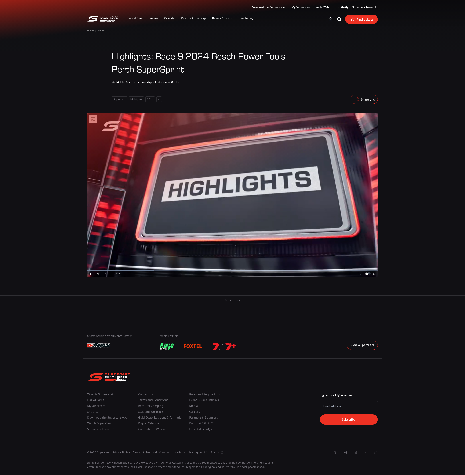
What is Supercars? (100, 394)
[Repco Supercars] (107, 20)
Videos (101, 30)
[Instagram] (345, 452)
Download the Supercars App (269, 7)
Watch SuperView (99, 423)
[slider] (232, 270)
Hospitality (342, 7)
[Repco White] (98, 345)
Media (193, 406)
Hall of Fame (95, 400)
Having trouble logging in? (191, 452)
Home (90, 30)
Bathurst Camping (150, 406)
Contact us (145, 394)
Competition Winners (152, 429)
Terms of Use (141, 452)
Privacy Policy (121, 452)
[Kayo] (167, 346)
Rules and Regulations (204, 394)
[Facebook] (355, 452)
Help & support (162, 452)
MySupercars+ (301, 7)
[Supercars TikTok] (375, 452)
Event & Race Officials (204, 400)
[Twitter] (335, 452)
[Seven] (224, 346)
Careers (194, 412)
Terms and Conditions (153, 400)
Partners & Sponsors (203, 417)
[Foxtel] (193, 346)
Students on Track (150, 412)
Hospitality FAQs (200, 429)
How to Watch (322, 7)
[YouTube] (365, 452)
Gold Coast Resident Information (160, 417)
